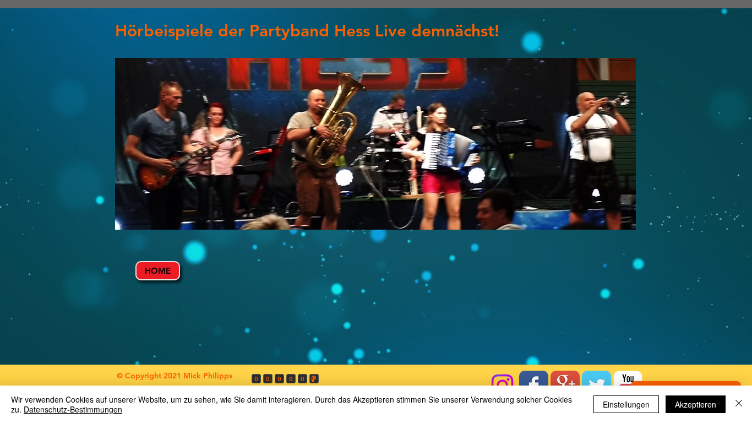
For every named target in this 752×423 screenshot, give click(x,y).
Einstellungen (626, 404)
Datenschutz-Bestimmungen (73, 409)
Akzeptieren (695, 404)
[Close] (738, 404)
